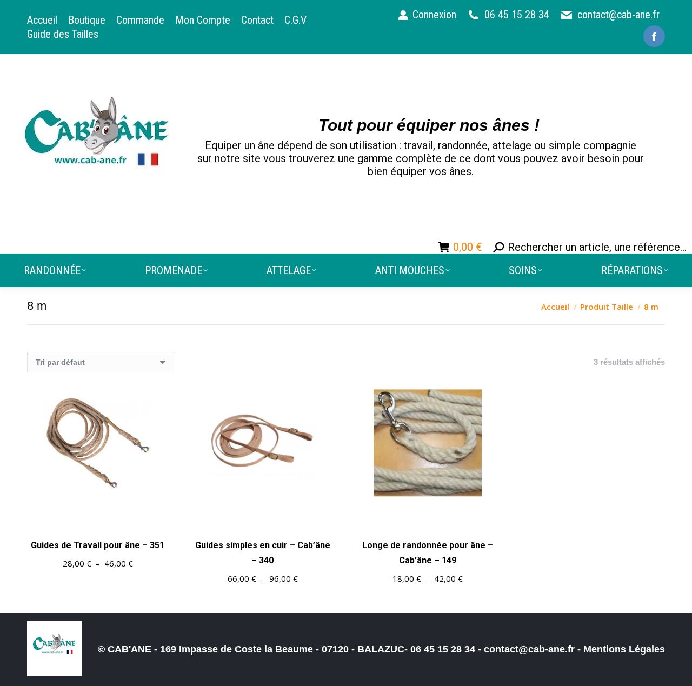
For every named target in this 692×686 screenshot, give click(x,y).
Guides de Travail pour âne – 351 (97, 545)
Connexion (434, 14)
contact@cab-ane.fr (618, 14)
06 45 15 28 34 (516, 14)
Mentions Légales (624, 649)
